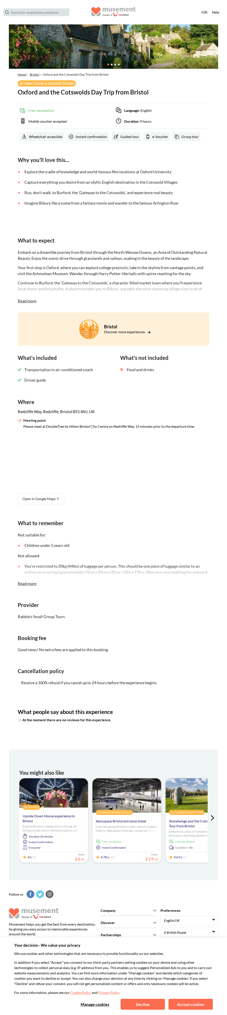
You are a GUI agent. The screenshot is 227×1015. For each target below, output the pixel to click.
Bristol (34, 74)
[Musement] (113, 12)
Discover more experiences (125, 332)
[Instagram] (49, 894)
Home (22, 74)
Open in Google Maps (39, 499)
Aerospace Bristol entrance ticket (121, 821)
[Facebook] (29, 894)
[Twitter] (39, 894)
